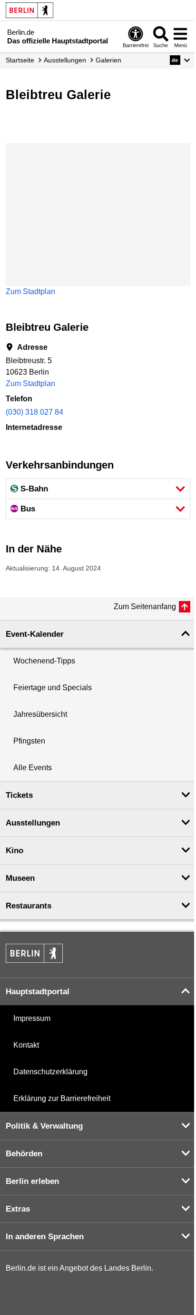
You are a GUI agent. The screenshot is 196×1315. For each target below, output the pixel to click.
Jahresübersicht (40, 714)
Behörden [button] (24, 1153)
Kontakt (26, 1045)
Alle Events (32, 768)
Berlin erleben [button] (32, 1181)
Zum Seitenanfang (145, 606)
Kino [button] (14, 850)
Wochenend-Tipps (44, 661)
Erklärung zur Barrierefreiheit (61, 1098)
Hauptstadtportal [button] (37, 991)
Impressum (31, 1018)
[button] (180, 60)
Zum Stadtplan (30, 291)
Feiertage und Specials (52, 687)
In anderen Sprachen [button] (45, 1236)
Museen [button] (20, 878)
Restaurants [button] (28, 905)
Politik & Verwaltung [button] (44, 1126)
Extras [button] (18, 1208)
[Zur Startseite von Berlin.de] (34, 960)
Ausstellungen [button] (33, 822)
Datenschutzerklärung (50, 1072)
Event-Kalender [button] (35, 634)
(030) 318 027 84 (34, 412)
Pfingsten (29, 741)
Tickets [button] (19, 795)
